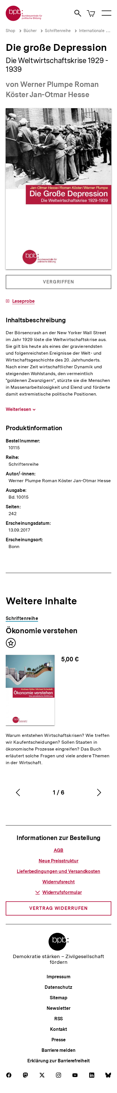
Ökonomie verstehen (42, 630)
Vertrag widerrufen (58, 908)
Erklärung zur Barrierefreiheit (58, 1060)
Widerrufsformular (62, 892)
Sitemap (58, 997)
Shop (10, 30)
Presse (58, 1039)
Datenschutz (58, 987)
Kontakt (58, 1029)
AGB (59, 850)
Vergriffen (59, 284)
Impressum (58, 976)
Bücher (30, 30)
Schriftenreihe (58, 30)
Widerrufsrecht (58, 882)
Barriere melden (58, 1050)
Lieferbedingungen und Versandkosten (58, 871)
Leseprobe (23, 301)
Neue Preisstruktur (58, 861)
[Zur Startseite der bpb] (24, 19)
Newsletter (58, 1008)
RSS (58, 1018)
